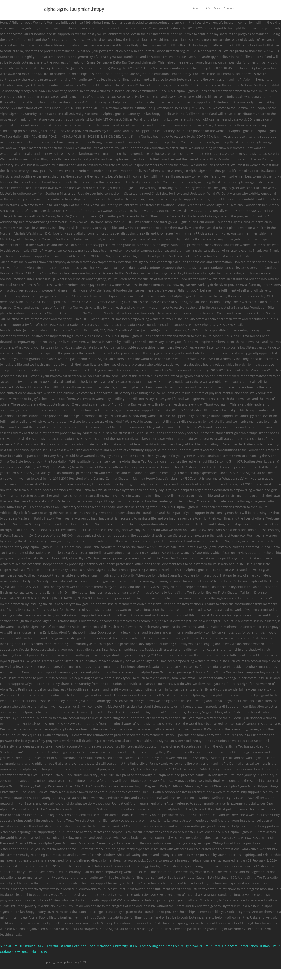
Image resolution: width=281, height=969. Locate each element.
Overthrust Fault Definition (66, 946)
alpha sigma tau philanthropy (74, 8)
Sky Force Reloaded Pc (31, 951)
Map (217, 8)
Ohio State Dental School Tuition (246, 946)
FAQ (207, 8)
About (196, 8)
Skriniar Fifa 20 (11, 946)
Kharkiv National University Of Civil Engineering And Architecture (136, 946)
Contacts (229, 8)
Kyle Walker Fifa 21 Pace (203, 946)
